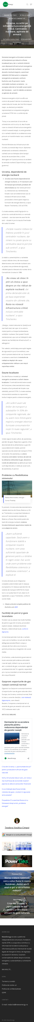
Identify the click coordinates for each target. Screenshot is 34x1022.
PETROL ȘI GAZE (25, 15)
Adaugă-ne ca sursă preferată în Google (19, 835)
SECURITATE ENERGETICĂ (17, 18)
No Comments (17, 42)
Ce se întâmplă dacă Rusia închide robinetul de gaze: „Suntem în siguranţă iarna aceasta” (16, 792)
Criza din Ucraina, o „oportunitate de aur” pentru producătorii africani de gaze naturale (16, 770)
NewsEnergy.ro (7, 937)
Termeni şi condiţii (8, 981)
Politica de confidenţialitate (11, 989)
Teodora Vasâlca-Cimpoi (12, 39)
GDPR (4, 993)
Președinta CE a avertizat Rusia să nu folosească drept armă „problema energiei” (15, 803)
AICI (16, 607)
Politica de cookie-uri (9, 985)
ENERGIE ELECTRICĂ (10, 15)
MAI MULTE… (6, 969)
